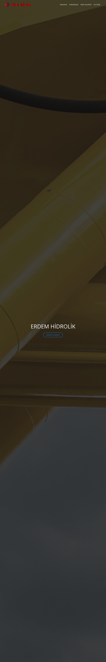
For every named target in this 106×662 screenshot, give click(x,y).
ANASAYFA (63, 4)
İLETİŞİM (97, 4)
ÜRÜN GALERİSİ (86, 4)
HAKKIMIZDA (73, 4)
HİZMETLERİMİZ (53, 335)
